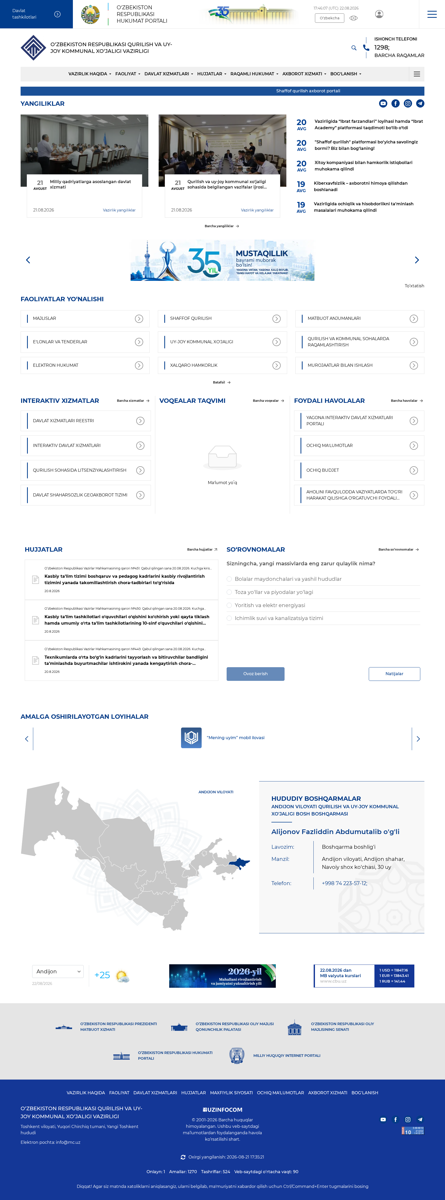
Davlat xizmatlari (166, 73)
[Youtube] (383, 103)
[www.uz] (413, 1131)
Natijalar (395, 673)
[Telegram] (420, 103)
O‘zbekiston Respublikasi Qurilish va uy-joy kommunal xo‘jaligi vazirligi (81, 1112)
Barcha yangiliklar (219, 226)
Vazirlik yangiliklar (119, 210)
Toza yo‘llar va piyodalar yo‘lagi (274, 592)
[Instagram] (408, 103)
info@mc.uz (68, 1142)
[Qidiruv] (354, 48)
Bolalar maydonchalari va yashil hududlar (288, 579)
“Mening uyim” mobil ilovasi (235, 737)
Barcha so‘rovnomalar (396, 549)
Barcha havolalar (404, 401)
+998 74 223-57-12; (344, 883)
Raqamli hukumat (252, 73)
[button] (432, 14)
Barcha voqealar (266, 401)
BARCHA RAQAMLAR (399, 55)
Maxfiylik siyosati (231, 1092)
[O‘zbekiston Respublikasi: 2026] (222, 976)
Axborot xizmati (302, 73)
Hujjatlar (209, 73)
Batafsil (219, 382)
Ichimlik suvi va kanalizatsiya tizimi (279, 618)
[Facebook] (395, 103)
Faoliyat (125, 73)
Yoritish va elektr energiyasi (270, 605)
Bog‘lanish (343, 73)
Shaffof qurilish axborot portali (274, 90)
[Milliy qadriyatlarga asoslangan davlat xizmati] (84, 151)
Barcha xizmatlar (130, 401)
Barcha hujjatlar (199, 549)
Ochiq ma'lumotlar (280, 1092)
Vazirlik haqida (88, 73)
